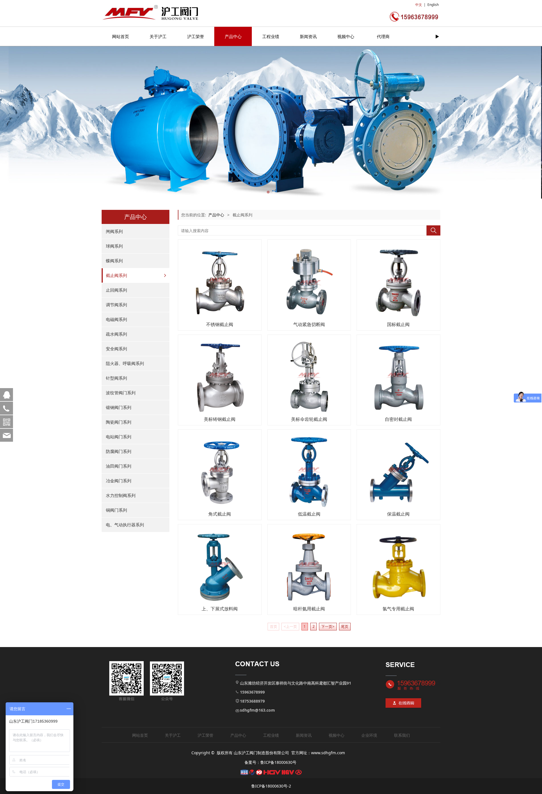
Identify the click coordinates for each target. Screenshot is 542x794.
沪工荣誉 (195, 36)
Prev (113, 122)
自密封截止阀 (398, 419)
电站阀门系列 (118, 436)
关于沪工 (158, 36)
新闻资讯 (308, 36)
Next (428, 122)
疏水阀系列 (116, 334)
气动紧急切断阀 (309, 324)
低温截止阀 (309, 514)
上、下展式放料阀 (220, 609)
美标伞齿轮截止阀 (309, 419)
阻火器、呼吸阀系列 (125, 363)
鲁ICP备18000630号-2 (271, 786)
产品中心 (233, 36)
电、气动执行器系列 (125, 524)
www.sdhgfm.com (328, 752)
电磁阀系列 (116, 319)
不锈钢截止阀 (219, 324)
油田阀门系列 (118, 466)
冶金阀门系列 (118, 480)
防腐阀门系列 (118, 451)
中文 (418, 4)
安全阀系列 (116, 348)
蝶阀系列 (114, 260)
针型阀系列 (116, 378)
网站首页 (120, 36)
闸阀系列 (114, 231)
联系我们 (402, 735)
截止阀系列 (116, 275)
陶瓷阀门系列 (118, 422)
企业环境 (369, 735)
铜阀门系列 (116, 510)
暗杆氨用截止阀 (309, 609)
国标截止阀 (398, 324)
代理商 (383, 36)
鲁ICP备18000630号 (278, 762)
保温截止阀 (398, 514)
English (433, 4)
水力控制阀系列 (121, 495)
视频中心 (345, 36)
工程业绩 (270, 36)
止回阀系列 (116, 290)
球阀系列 (114, 246)
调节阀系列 (116, 304)
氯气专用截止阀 (398, 609)
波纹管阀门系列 (121, 392)
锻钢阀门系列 (118, 407)
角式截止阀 (219, 514)
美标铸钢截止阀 (219, 419)
